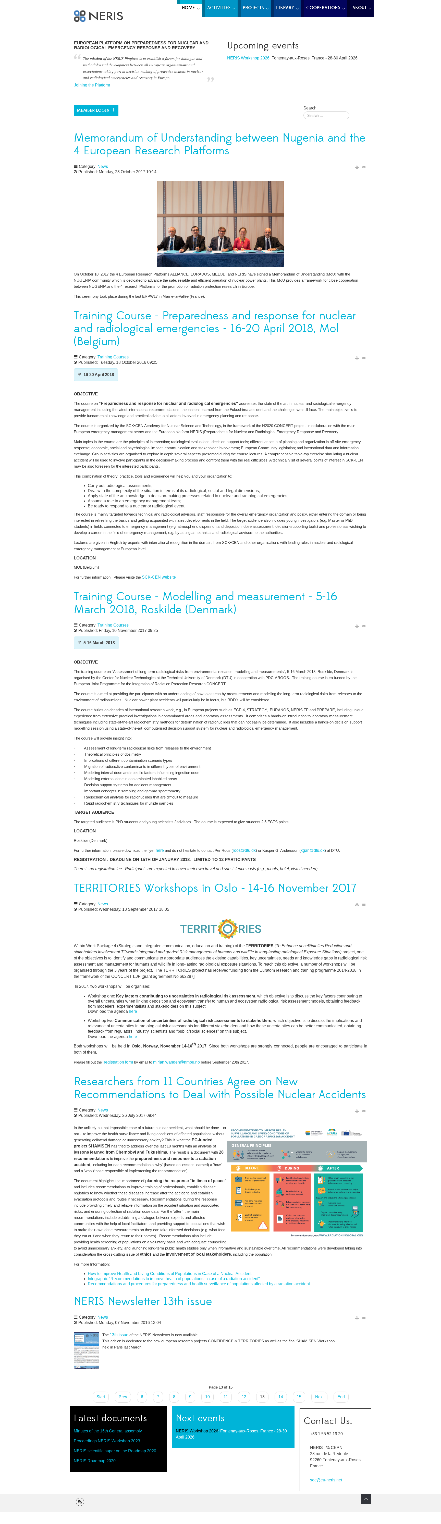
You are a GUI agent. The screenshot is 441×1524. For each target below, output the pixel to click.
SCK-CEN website (159, 577)
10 (207, 1397)
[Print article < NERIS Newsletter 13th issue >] (357, 1318)
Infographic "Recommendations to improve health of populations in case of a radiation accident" (174, 1279)
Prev (123, 1397)
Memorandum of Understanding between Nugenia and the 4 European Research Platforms (219, 144)
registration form (118, 1062)
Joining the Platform (92, 85)
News (102, 166)
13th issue (119, 1335)
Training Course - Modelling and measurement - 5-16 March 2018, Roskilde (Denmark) (205, 603)
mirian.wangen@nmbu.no (176, 1062)
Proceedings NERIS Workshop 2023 (107, 1441)
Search (309, 108)
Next (319, 1397)
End (341, 1397)
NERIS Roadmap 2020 (95, 1461)
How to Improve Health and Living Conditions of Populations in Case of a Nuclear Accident (169, 1273)
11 (226, 1397)
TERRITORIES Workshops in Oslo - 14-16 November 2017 (215, 888)
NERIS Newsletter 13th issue (143, 1301)
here (160, 850)
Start (100, 1397)
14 (280, 1397)
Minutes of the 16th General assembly (108, 1431)
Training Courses (113, 357)
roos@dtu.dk (244, 850)
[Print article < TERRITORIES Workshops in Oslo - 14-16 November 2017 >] (357, 905)
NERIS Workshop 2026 (248, 58)
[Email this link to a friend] (364, 167)
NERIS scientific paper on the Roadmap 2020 (115, 1451)
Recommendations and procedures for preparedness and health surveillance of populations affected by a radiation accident (199, 1284)
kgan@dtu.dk (313, 850)
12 (244, 1397)
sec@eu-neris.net (326, 1480)
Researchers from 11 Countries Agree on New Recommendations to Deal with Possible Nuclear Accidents (220, 1088)
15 (299, 1397)
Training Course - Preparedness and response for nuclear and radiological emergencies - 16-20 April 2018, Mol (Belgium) (215, 329)
